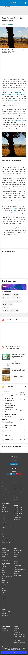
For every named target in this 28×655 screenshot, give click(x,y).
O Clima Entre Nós (6, 611)
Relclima (4, 522)
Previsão (4, 482)
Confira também (6, 626)
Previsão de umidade (19, 511)
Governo (4, 574)
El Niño (3, 596)
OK (14, 652)
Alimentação (5, 554)
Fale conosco (17, 632)
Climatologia (17, 519)
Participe (4, 628)
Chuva (16, 294)
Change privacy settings (19, 636)
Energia (3, 570)
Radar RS (4, 602)
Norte (3, 586)
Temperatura (7, 294)
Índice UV (16, 515)
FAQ (15, 638)
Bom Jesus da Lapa (13, 94)
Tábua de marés (17, 517)
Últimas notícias (5, 550)
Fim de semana (5, 492)
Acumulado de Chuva (9, 301)
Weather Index (17, 575)
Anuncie (16, 630)
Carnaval (4, 604)
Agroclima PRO (17, 565)
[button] (20, 2)
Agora (3, 486)
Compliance (16, 628)
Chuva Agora (15, 310)
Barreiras (23, 94)
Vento (20, 301)
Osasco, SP (8, 435)
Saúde (3, 556)
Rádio (15, 556)
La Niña (3, 598)
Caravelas (18, 92)
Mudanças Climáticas (7, 576)
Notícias (4, 548)
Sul (2, 578)
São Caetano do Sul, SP (11, 426)
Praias (3, 495)
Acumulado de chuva (19, 488)
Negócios (4, 566)
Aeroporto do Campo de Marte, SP (11, 395)
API (15, 567)
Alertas (3, 558)
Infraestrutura (5, 572)
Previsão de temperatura (19, 509)
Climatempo (17, 120)
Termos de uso (17, 640)
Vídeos (3, 621)
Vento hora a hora (18, 513)
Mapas (15, 482)
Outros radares (5, 538)
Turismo (4, 600)
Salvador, (14, 101)
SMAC (15, 563)
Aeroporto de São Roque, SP (10, 415)
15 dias (3, 494)
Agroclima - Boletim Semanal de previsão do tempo (7, 563)
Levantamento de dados (19, 569)
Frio (3, 588)
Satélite (6, 310)
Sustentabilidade (6, 560)
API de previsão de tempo (20, 642)
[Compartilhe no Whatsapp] (8, 25)
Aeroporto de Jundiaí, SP (11, 410)
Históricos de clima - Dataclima (6, 519)
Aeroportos (4, 497)
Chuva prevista (5, 540)
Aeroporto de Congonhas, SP (9, 399)
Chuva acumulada (6, 542)
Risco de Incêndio (8, 304)
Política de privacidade (15, 649)
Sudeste (4, 580)
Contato (16, 626)
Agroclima (4, 552)
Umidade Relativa (16, 297)
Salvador (14, 213)
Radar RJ (4, 536)
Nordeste (4, 584)
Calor (3, 592)
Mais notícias (24, 347)
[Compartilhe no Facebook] (11, 25)
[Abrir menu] (2, 3)
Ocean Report (17, 571)
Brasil (3, 484)
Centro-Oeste (5, 582)
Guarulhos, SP (9, 422)
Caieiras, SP (9, 439)
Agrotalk (4, 613)
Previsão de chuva (18, 507)
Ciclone (3, 594)
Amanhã (4, 490)
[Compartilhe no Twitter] (13, 25)
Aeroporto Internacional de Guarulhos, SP (10, 405)
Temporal (4, 590)
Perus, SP (8, 431)
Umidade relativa (18, 492)
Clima (14, 208)
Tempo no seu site (6, 630)
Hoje (3, 488)
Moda (3, 568)
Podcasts (4, 524)
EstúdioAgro (5, 615)
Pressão (6, 297)
